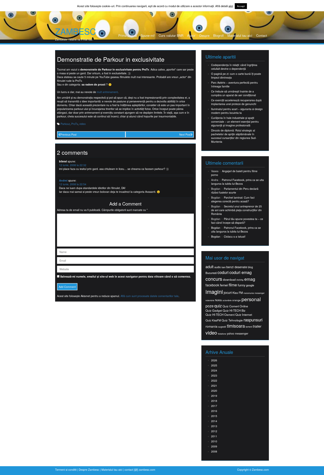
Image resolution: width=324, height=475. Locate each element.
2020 (214, 390)
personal (251, 299)
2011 (214, 436)
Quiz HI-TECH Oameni (220, 315)
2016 (214, 411)
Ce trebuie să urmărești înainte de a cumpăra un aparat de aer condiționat (233, 93)
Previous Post (68, 134)
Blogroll (218, 35)
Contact (261, 35)
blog (250, 267)
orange (236, 300)
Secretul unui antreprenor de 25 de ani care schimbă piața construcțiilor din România (236, 210)
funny (241, 285)
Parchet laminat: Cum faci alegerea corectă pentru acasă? (232, 199)
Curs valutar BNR (171, 35)
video (82, 124)
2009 (214, 446)
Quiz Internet (243, 315)
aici (231, 6)
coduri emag (240, 272)
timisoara (236, 326)
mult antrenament (107, 92)
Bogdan (215, 228)
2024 (214, 370)
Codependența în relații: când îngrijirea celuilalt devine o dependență (234, 67)
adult (210, 266)
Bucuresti (211, 273)
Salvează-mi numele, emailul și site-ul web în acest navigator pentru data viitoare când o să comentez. (125, 276)
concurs (214, 278)
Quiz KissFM (213, 320)
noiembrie (210, 300)
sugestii (222, 326)
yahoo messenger (237, 333)
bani (224, 267)
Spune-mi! (148, 35)
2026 (214, 360)
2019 (214, 396)
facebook (212, 285)
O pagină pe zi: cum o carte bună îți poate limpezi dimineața (236, 75)
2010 (214, 441)
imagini (214, 291)
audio (217, 267)
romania (212, 326)
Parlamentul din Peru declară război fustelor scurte (234, 190)
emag (249, 279)
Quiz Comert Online (235, 306)
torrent (249, 326)
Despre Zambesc (89, 469)
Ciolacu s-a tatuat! (234, 236)
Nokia (218, 300)
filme (233, 284)
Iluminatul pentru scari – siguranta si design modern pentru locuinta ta (237, 111)
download (229, 279)
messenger (260, 293)
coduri (223, 272)
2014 (214, 421)
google (250, 285)
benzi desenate (236, 267)
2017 (214, 406)
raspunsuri (253, 320)
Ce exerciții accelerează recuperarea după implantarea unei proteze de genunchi (236, 102)
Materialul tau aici (239, 35)
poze (210, 305)
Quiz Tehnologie (232, 320)
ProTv (74, 124)
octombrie (227, 300)
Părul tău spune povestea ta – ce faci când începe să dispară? (237, 220)
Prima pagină (127, 35)
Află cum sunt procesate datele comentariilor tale (149, 296)
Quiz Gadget (214, 310)
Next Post (185, 134)
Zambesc (75, 31)
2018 (214, 401)
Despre (204, 35)
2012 (214, 431)
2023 (214, 375)
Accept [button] (241, 6)
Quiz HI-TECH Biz (234, 310)
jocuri (228, 292)
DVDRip (240, 279)
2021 (214, 385)
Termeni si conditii (65, 469)
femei (224, 285)
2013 (214, 426)
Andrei (63, 180)
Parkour (65, 124)
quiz (218, 305)
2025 (214, 365)
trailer (257, 326)
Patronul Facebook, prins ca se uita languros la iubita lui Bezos (237, 181)
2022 (214, 380)
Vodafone (222, 333)
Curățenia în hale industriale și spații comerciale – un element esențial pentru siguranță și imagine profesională (235, 121)
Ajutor (191, 35)
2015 (214, 416)
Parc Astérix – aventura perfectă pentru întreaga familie (234, 84)
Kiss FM (237, 293)
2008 (214, 451)
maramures (249, 293)
